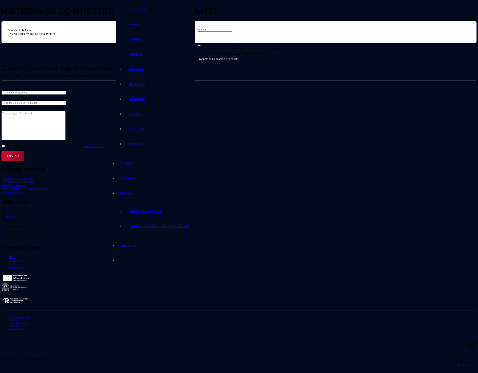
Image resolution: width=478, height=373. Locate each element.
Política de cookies (18, 323)
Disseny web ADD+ (467, 365)
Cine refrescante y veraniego (18, 182)
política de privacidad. (93, 146)
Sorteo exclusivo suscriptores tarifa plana (25, 188)
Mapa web (14, 325)
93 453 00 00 (13, 217)
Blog (12, 257)
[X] (200, 8)
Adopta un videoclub (13, 185)
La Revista (15, 260)
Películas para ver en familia (18, 178)
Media (12, 264)
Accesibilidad (16, 328)
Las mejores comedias (14, 192)
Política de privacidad (20, 317)
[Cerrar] (199, 45)
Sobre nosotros (18, 267)
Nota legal (14, 320)
